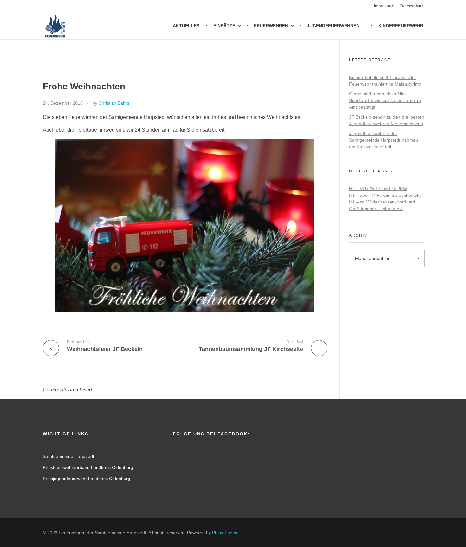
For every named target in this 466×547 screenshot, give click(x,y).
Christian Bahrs (114, 103)
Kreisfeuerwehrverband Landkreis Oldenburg (88, 467)
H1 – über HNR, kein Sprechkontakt (385, 195)
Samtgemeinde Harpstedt (68, 456)
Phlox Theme (225, 532)
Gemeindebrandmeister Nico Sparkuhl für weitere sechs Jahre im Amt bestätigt (385, 100)
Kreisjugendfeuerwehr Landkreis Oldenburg (86, 478)
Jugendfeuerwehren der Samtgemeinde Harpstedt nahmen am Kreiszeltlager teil (383, 140)
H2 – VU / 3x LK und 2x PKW (378, 188)
